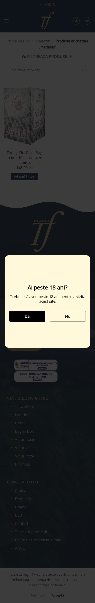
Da (27, 316)
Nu (68, 316)
